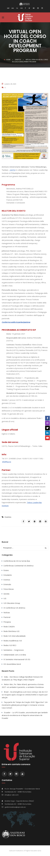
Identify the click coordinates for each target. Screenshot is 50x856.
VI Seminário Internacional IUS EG (16, 659)
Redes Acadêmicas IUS (12, 640)
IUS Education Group (11, 603)
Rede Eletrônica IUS (11, 631)
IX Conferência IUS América (14, 608)
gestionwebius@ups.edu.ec (15, 807)
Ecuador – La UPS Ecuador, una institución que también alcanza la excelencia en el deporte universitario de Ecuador (25, 715)
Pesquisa (7, 622)
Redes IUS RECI (9, 645)
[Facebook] (26, 8)
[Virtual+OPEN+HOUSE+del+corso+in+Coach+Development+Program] (29, 521)
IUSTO (12, 170)
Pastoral (6, 617)
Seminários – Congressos (13, 650)
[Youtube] (33, 8)
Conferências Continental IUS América (18, 565)
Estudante (7, 575)
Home (8, 60)
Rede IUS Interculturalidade (14, 636)
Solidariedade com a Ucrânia (14, 654)
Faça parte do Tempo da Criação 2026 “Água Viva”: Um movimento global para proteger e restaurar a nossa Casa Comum (25, 705)
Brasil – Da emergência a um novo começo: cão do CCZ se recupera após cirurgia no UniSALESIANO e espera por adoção (25, 695)
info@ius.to (6, 461)
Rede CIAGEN (9, 626)
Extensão (7, 584)
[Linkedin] (38, 8)
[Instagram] (42, 8)
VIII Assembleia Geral (12, 664)
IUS (4, 598)
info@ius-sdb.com (12, 795)
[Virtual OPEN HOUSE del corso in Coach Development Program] (23, 521)
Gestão (6, 594)
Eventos (8, 517)
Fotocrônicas (8, 589)
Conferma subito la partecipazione (16, 322)
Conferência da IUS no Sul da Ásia (16, 561)
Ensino (6, 570)
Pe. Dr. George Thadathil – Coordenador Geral (22, 789)
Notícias (6, 612)
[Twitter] (29, 8)
